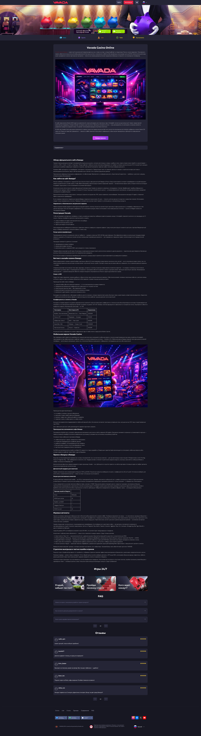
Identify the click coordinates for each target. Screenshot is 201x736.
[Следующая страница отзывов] (106, 699)
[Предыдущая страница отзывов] (95, 699)
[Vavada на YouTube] (144, 717)
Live (63, 710)
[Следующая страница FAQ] (106, 626)
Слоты (57, 710)
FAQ (92, 710)
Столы (69, 710)
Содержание (85, 710)
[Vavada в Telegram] (137, 2)
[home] (60, 2)
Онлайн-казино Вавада (61, 52)
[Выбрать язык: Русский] (145, 2)
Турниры (76, 710)
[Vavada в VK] (137, 717)
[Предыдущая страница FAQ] (95, 626)
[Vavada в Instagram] (133, 717)
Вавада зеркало (100, 138)
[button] (199, 20)
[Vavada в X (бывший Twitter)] (140, 717)
